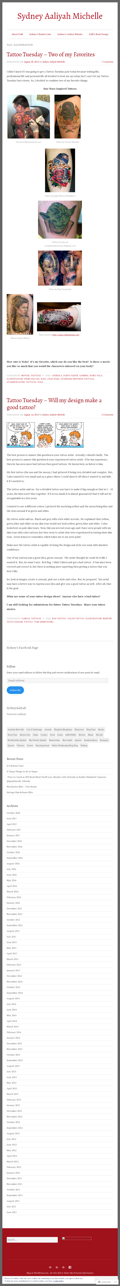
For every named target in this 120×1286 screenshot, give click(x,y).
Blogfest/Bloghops (63, 729)
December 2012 (14, 1110)
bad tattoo (59, 618)
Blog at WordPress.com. (38, 1272)
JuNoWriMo (70, 734)
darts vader (70, 375)
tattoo (28, 622)
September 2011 (15, 1195)
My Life (99, 734)
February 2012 (14, 1167)
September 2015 (15, 925)
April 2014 (12, 1021)
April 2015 (12, 953)
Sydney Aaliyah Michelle (60, 16)
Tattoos (36, 375)
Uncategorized (42, 745)
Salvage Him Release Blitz (20, 792)
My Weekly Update (38, 740)
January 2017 (13, 835)
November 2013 (14, 1049)
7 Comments (107, 61)
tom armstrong (44, 622)
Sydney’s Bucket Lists (40, 34)
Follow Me (15, 690)
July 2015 (11, 936)
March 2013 (12, 1093)
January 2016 (13, 902)
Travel (30, 745)
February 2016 (14, 897)
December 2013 (14, 1043)
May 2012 (11, 1150)
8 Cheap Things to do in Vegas (22, 771)
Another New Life (16, 729)
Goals (60, 734)
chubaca (57, 375)
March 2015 (12, 959)
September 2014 (15, 992)
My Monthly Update (17, 740)
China (35, 734)
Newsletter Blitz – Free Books (22, 786)
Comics (25, 618)
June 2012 (12, 1144)
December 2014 (14, 975)
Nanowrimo (54, 740)
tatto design (15, 622)
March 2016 (12, 891)
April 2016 (12, 886)
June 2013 (12, 1077)
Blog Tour (91, 729)
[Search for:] (32, 1240)
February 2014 (14, 1032)
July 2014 (11, 1004)
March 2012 (12, 1161)
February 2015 (14, 964)
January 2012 (13, 1172)
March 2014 (12, 1026)
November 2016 (14, 846)
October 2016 (13, 852)
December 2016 (14, 841)
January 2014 (13, 1037)
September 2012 (15, 1127)
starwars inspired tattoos (77, 379)
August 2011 (13, 1200)
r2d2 (43, 379)
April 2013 (12, 1088)
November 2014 (14, 981)
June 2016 (12, 874)
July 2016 (11, 869)
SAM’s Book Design (98, 34)
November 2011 (14, 1184)
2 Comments (107, 414)
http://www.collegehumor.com (66, 334)
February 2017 (14, 829)
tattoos (31, 382)
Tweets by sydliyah (16, 714)
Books (101, 729)
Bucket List (25, 734)
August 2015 (13, 930)
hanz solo (96, 375)
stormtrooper (16, 382)
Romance (104, 740)
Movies (25, 375)
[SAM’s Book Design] (70, 1267)
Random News (90, 740)
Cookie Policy (58, 1281)
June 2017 (12, 818)
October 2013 (13, 1054)
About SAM (17, 34)
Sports (11, 745)
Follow (11, 666)
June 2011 (12, 1212)
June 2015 (12, 942)
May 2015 (11, 947)
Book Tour (12, 734)
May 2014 (11, 1015)
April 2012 (12, 1155)
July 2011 (11, 1206)
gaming (83, 375)
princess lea (32, 379)
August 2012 (13, 1133)
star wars (54, 379)
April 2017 (12, 824)
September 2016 (15, 857)
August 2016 (13, 863)
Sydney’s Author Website (70, 34)
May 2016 (11, 880)
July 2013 (11, 1071)
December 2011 (14, 1178)
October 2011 (13, 1189)
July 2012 (11, 1139)
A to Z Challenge (34, 729)
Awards (48, 729)
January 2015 (13, 970)
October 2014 (13, 987)
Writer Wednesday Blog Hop (65, 745)
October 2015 (13, 919)
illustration (15, 379)
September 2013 (15, 1060)
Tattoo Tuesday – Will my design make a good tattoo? (54, 403)
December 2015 (14, 908)
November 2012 (14, 1116)
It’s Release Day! (15, 765)
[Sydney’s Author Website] (63, 1267)
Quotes (78, 740)
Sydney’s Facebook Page (22, 647)
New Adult (67, 740)
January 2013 (13, 1105)
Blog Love (79, 729)
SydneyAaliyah (16, 708)
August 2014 (13, 998)
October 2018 (13, 812)
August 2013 (13, 1065)
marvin (107, 618)
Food (52, 734)
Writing (83, 745)
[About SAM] (50, 1267)
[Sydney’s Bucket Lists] (57, 1267)
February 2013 (14, 1099)
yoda (40, 382)
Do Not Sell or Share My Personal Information (71, 1272)
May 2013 (11, 1082)
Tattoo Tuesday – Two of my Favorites (51, 54)
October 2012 (13, 1122)
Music (90, 734)
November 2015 (14, 914)
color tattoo (75, 618)
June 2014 (12, 1009)
